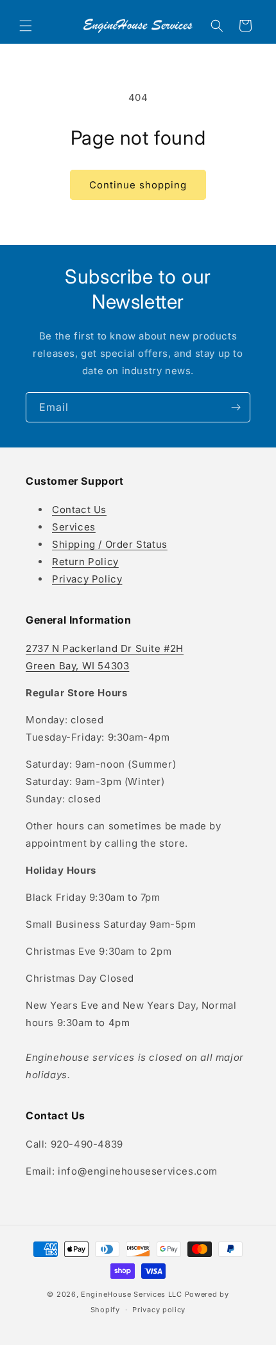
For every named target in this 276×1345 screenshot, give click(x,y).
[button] (26, 26)
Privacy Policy (87, 579)
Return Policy (85, 561)
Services (74, 527)
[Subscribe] (235, 407)
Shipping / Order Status (110, 544)
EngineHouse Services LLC (131, 1294)
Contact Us (79, 509)
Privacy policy (158, 1309)
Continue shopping (138, 185)
